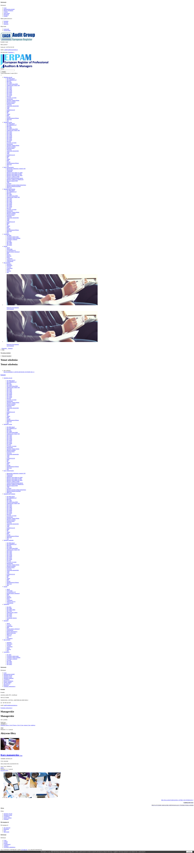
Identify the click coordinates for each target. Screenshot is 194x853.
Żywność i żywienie (11, 97)
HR (7, 112)
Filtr (2, 728)
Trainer (8, 114)
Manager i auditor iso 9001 (13, 176)
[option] (98, 292)
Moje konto (6, 831)
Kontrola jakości (11, 103)
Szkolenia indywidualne (9, 189)
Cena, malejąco (31, 725)
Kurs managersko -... (11, 755)
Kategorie (3, 375)
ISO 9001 (9, 235)
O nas (5, 7)
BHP (8, 115)
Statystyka (9, 104)
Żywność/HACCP (11, 250)
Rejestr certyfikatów (8, 10)
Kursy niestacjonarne (9, 167)
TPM (8, 108)
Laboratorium (10, 261)
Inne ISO (9, 96)
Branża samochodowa (12, 631)
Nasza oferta (7, 13)
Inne (8, 121)
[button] (4, 348)
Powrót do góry (5, 770)
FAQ (5, 830)
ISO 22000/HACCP (11, 80)
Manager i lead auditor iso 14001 (14, 175)
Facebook (6, 21)
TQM (8, 107)
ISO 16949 (9, 92)
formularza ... (11, 52)
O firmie (6, 12)
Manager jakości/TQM (12, 181)
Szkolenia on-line (8, 122)
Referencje (6, 685)
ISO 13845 (9, 89)
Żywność (9, 241)
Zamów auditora (8, 682)
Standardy (9, 264)
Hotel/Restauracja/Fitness (13, 118)
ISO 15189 (9, 91)
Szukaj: (2, 68)
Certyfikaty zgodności (12, 239)
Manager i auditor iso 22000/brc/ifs (15, 179)
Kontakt (6, 16)
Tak (2, 349)
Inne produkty (7, 262)
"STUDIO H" (24, 849)
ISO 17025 (9, 86)
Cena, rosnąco (24, 725)
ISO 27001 (9, 88)
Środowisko (9, 249)
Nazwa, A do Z (9, 725)
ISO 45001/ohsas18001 (12, 84)
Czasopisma (9, 258)
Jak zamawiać (7, 683)
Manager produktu (11, 101)
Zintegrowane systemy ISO (13, 85)
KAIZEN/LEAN (11, 110)
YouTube (6, 22)
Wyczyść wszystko (6, 356)
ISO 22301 (9, 93)
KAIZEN (9, 183)
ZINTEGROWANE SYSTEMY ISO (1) (24, 372)
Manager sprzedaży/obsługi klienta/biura (16, 185)
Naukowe (9, 635)
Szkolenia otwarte (8, 77)
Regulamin (6, 14)
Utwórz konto (7, 30)
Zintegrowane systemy (12, 612)
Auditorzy (6, 845)
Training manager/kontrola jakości (15, 178)
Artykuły (9, 266)
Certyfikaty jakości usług (13, 236)
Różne (8, 257)
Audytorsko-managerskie (13, 106)
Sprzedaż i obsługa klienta (13, 100)
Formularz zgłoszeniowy (9, 686)
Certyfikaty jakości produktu (13, 238)
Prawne (8, 116)
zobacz (2, 767)
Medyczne (9, 119)
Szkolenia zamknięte (8, 540)
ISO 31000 (9, 95)
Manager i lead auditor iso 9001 (14, 174)
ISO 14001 (9, 82)
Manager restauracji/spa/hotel (14, 186)
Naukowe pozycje (11, 260)
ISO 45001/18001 (11, 609)
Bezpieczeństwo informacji (13, 251)
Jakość (8, 247)
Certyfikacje (6, 234)
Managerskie (10, 99)
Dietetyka (9, 256)
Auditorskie (9, 171)
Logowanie (6, 29)
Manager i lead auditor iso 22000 (14, 172)
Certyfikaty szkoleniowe (9, 847)
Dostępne (3, 723)
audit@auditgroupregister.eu (11, 49)
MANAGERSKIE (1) (9, 372)
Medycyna (9, 634)
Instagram (6, 24)
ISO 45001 (9, 245)
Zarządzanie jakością (12, 618)
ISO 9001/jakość (11, 78)
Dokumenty (9, 265)
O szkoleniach (7, 844)
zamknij (189, 851)
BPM (8, 111)
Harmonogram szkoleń (9, 9)
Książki (5, 246)
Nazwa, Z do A (17, 725)
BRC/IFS (9, 81)
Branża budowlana (11, 633)
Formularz (6, 819)
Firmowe (9, 271)
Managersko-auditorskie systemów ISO (16, 168)
